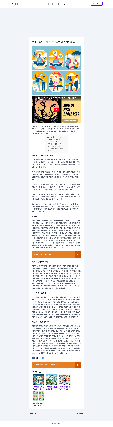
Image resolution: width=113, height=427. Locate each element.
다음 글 (80, 413)
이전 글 (32, 413)
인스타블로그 (67, 4)
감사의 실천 (54, 141)
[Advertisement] (56, 19)
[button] (97, 4)
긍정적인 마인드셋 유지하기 (58, 139)
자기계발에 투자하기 (57, 144)
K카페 (43, 4)
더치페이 (14, 4)
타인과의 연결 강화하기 (57, 148)
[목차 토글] (65, 137)
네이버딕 (50, 4)
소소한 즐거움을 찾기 (57, 146)
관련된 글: (50, 150)
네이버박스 (58, 4)
